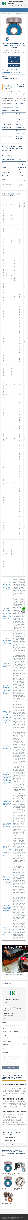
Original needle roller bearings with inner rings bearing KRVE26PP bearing (7, 689)
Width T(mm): (6, 124)
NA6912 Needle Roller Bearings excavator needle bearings (7, 642)
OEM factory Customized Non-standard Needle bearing (7, 931)
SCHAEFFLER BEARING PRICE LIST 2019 (14, 53)
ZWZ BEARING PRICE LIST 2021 (15, 1099)
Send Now (10, 1067)
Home (2, 13)
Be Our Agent (14, 65)
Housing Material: (7, 136)
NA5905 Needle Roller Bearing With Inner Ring (7, 826)
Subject (5, 1035)
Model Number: (7, 104)
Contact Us (10, 1215)
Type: (4, 114)
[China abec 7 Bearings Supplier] (4, 3)
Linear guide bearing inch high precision (7, 748)
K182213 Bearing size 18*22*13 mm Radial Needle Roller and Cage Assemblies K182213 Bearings (7, 717)
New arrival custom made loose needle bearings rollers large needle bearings (7, 880)
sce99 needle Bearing (16, 13)
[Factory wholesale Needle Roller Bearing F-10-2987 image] (14, 28)
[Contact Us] (24, 610)
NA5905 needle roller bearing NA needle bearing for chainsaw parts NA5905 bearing (7, 851)
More (13, 1145)
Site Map (16, 1215)
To (4, 1029)
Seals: (4, 131)
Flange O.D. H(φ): (7, 107)
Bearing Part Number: (9, 110)
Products (7, 13)
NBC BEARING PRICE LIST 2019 (15, 1112)
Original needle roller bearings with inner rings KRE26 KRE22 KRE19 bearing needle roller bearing (7, 778)
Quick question (7, 1041)
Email (4, 1022)
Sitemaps (21, 1215)
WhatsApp (14, 62)
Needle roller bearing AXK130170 (7, 665)
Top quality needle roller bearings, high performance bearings (7, 909)
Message (5, 1052)
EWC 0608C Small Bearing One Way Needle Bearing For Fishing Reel (7, 586)
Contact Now (14, 58)
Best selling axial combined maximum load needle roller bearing (7, 803)
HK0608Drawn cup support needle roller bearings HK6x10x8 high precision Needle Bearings (7, 613)
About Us (4, 1215)
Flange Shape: (6, 127)
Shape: (4, 119)
